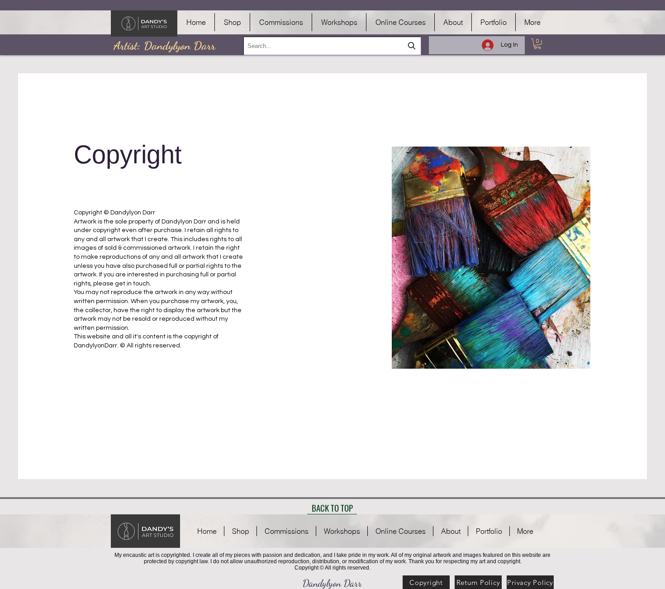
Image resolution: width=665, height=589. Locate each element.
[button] (537, 43)
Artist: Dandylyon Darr (164, 45)
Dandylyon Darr (332, 583)
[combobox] (332, 46)
